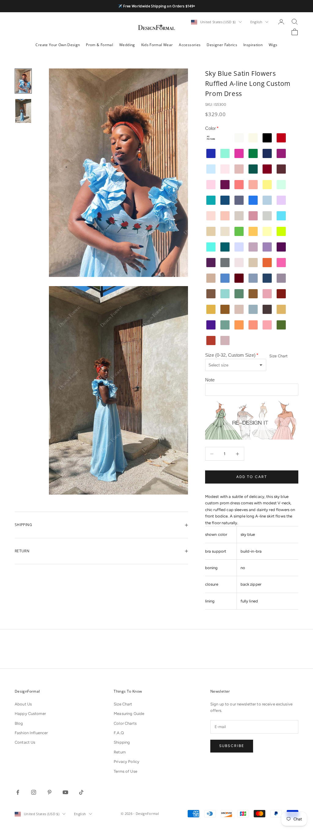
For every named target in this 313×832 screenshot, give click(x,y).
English (256, 22)
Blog (19, 723)
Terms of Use (125, 771)
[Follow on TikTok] (81, 792)
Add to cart (251, 477)
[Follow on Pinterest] (49, 792)
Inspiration (253, 44)
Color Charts (125, 723)
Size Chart (278, 356)
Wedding (127, 44)
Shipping (122, 742)
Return (120, 752)
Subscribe (231, 746)
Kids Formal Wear (157, 44)
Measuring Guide (129, 713)
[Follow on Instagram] (34, 792)
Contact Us (25, 742)
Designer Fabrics (222, 44)
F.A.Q (119, 733)
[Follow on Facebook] (18, 792)
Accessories (190, 44)
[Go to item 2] (23, 110)
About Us (23, 704)
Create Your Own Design (57, 44)
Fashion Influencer (31, 733)
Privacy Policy (126, 761)
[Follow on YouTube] (65, 792)
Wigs (273, 44)
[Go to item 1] (23, 81)
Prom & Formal (99, 44)
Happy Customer (30, 713)
